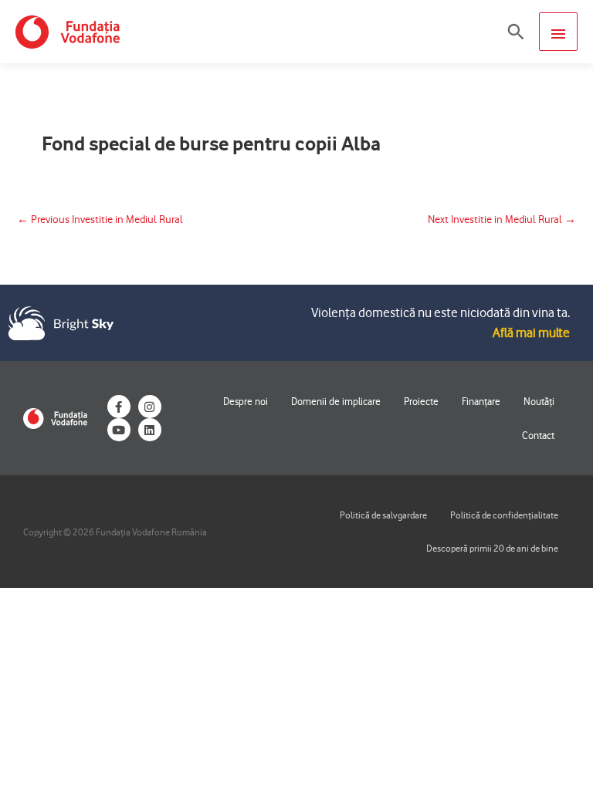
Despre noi (245, 401)
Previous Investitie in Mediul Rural (100, 219)
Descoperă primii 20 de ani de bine (492, 548)
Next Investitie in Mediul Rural (502, 219)
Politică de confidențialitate (504, 515)
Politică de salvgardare (383, 515)
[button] (516, 31)
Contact (538, 435)
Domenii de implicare (336, 401)
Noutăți (539, 401)
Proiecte (421, 401)
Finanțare (481, 401)
